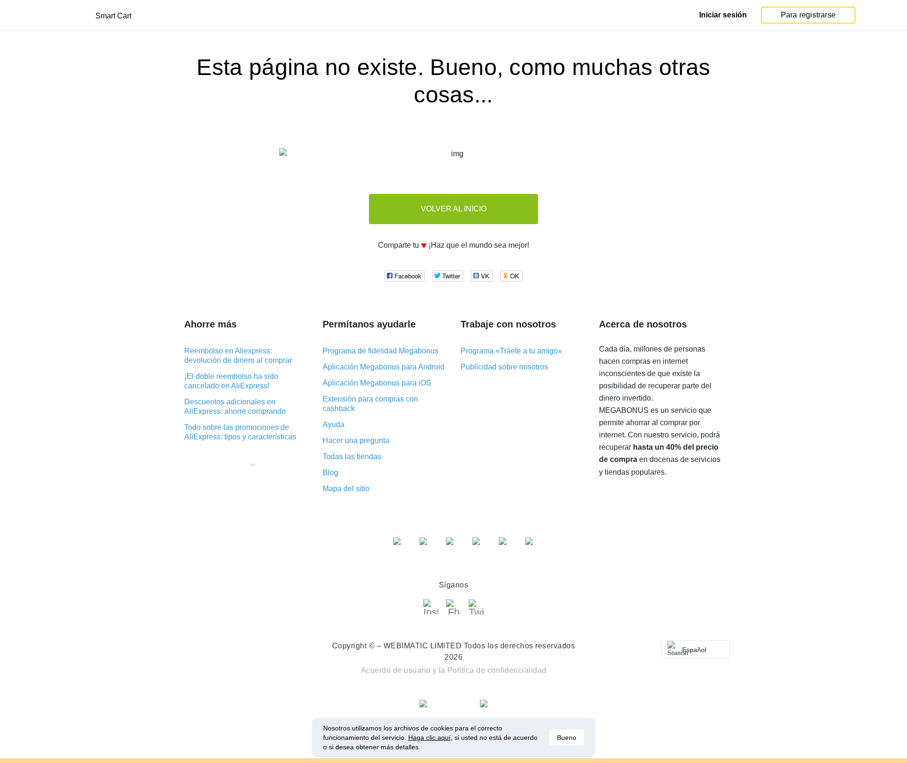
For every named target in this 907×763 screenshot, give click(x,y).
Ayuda (333, 424)
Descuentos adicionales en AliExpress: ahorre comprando (235, 406)
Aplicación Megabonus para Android (384, 367)
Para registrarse (808, 15)
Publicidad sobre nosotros (504, 367)
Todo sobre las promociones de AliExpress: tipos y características (240, 432)
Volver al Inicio (454, 209)
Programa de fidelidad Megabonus (380, 351)
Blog (330, 473)
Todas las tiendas (352, 457)
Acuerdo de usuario (396, 670)
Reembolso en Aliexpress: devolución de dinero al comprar (238, 355)
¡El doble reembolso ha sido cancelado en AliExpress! (231, 381)
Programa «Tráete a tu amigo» (511, 351)
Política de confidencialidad (497, 670)
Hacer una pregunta (356, 440)
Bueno (566, 737)
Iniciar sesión (723, 15)
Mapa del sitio (346, 489)
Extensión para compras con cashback (370, 403)
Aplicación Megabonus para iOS (377, 383)
